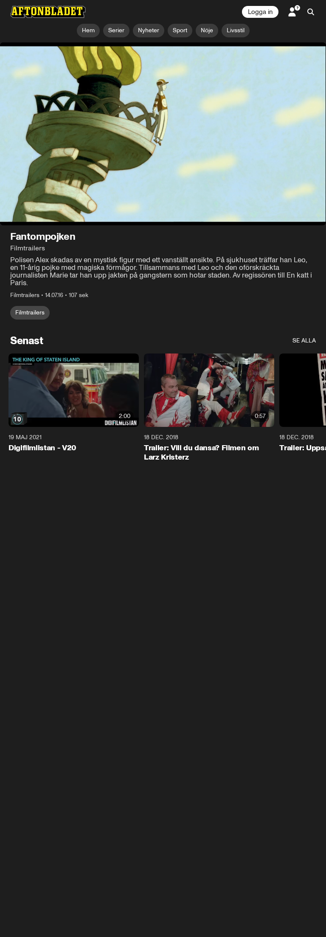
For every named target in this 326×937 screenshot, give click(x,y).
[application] (163, 134)
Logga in (260, 12)
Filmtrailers (30, 313)
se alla (304, 341)
